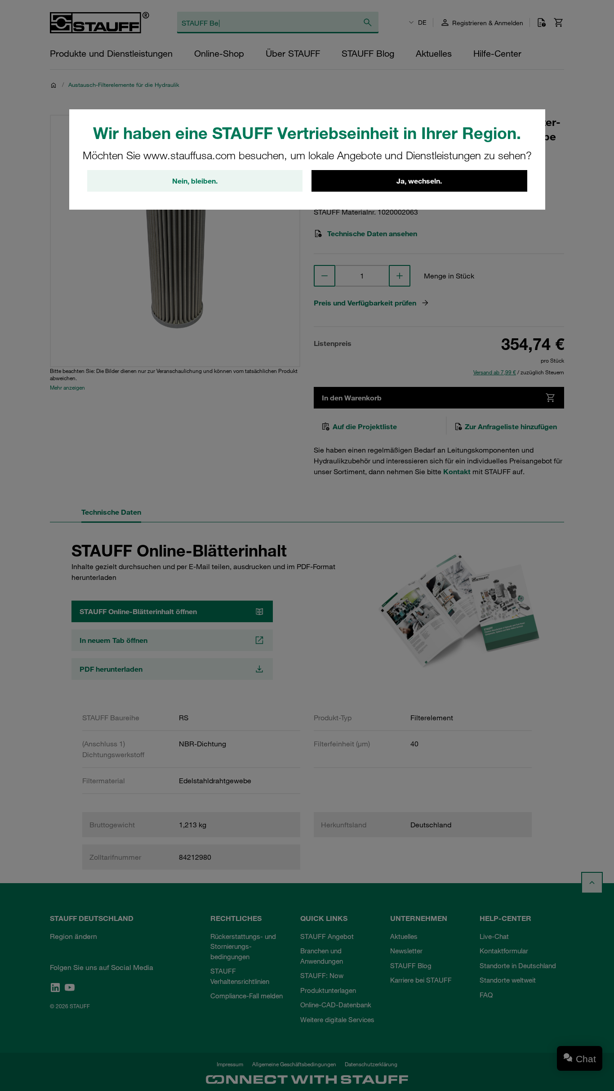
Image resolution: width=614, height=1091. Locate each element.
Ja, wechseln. (419, 180)
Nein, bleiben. (195, 180)
